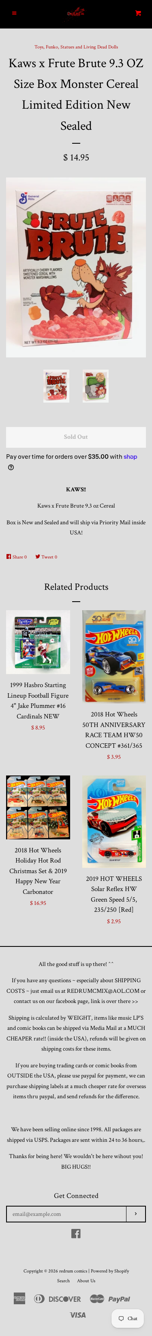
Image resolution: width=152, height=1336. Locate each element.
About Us (86, 1281)
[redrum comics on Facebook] (76, 1236)
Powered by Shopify (110, 1271)
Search (63, 1281)
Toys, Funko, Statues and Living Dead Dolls (76, 47)
